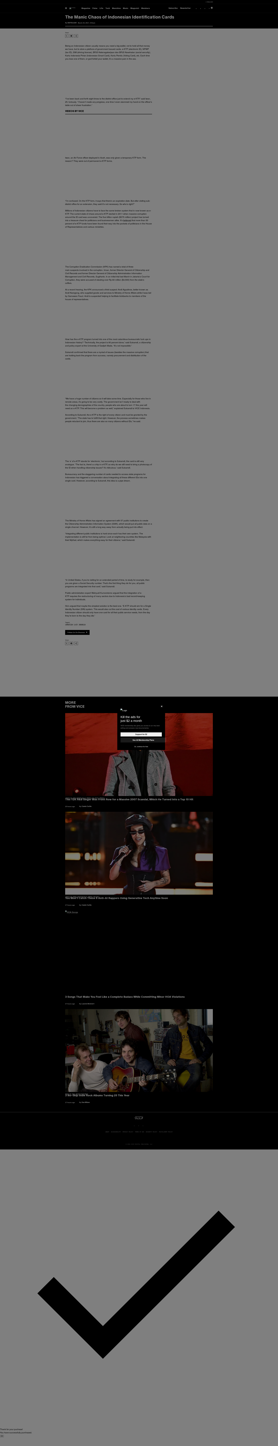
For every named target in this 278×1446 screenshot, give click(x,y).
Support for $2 (141, 734)
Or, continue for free (141, 746)
